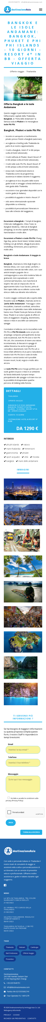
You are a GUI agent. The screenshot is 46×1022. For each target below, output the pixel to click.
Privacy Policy (17, 800)
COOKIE (16, 1015)
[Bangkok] (23, 514)
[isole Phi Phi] (23, 642)
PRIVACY (7, 1015)
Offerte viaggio (28, 953)
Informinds (17, 1010)
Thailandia (10, 947)
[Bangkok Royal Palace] (23, 489)
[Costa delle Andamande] (23, 591)
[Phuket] (23, 566)
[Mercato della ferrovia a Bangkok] (23, 540)
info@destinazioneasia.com (31, 2)
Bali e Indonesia (11, 953)
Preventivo (10, 959)
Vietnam (22, 947)
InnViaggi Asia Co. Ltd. (32, 1007)
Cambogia (34, 947)
